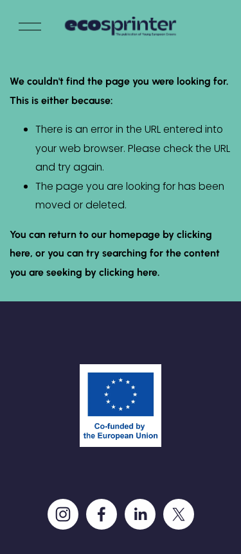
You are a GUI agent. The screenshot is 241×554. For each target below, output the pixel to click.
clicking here (128, 272)
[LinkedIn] (140, 514)
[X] (178, 514)
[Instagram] (63, 514)
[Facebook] (101, 514)
